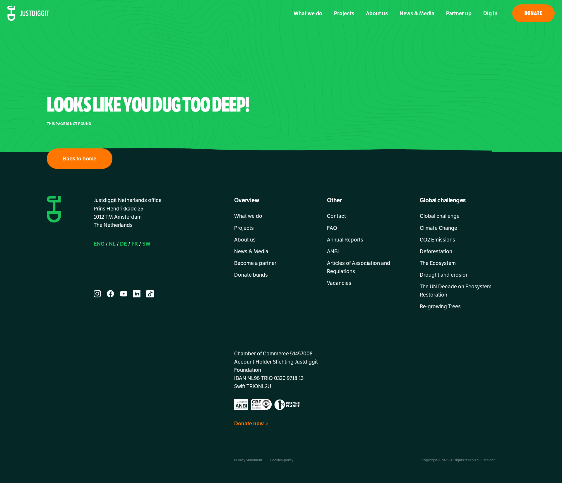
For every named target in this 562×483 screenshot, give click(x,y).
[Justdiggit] (28, 13)
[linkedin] (136, 293)
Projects (344, 13)
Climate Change (438, 228)
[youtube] (123, 293)
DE (123, 244)
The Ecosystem (438, 263)
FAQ (332, 228)
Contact (336, 216)
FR (134, 244)
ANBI (333, 251)
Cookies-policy (281, 460)
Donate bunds (251, 275)
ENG (99, 244)
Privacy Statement (248, 460)
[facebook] (110, 293)
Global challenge (440, 216)
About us (377, 13)
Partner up (459, 13)
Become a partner (255, 263)
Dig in (490, 13)
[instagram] (97, 293)
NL (112, 244)
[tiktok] (150, 293)
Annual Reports (345, 240)
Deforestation (436, 251)
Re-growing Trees (440, 306)
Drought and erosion (444, 275)
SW (146, 244)
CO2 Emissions (437, 240)
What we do (308, 13)
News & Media (417, 13)
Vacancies (339, 283)
